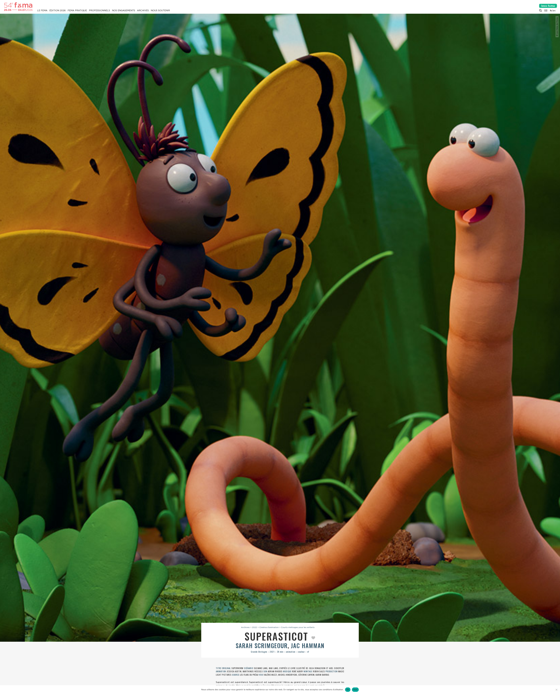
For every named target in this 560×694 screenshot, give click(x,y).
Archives (143, 10)
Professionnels (99, 10)
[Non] (556, 689)
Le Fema (42, 10)
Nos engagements (123, 10)
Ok (347, 689)
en (554, 10)
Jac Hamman (307, 645)
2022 (254, 627)
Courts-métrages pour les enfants (298, 627)
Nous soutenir (160, 10)
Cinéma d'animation (269, 627)
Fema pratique (77, 10)
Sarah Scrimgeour (262, 645)
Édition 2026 (57, 10)
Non (355, 689)
